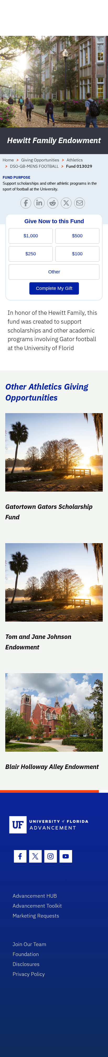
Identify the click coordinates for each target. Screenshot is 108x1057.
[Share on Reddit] (54, 204)
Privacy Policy (29, 973)
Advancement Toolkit (37, 905)
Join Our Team (29, 944)
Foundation (26, 954)
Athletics (75, 159)
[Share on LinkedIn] (40, 204)
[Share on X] (67, 204)
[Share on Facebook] (27, 204)
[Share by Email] (81, 204)
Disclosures (26, 964)
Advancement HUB (35, 895)
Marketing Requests (36, 915)
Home (8, 159)
